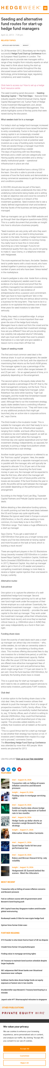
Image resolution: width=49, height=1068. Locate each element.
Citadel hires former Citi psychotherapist (18, 947)
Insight (26, 45)
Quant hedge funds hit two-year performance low (27, 846)
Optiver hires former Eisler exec (14, 925)
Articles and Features (10, 45)
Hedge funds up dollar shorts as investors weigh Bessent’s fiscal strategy (27, 823)
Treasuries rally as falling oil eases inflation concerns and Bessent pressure (28, 785)
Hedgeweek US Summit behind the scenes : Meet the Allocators (28, 871)
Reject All (24, 1063)
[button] (45, 8)
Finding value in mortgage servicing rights (18, 954)
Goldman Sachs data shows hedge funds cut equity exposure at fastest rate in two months (29, 810)
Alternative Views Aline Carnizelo (27, 833)
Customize (24, 1056)
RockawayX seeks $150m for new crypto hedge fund (22, 918)
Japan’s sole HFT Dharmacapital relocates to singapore (24, 999)
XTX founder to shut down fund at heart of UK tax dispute (24, 940)
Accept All (24, 1049)
